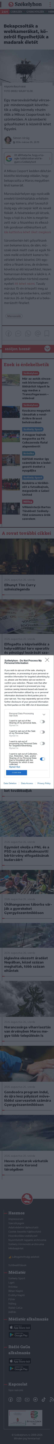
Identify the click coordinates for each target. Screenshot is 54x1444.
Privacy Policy (44, 783)
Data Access (27, 783)
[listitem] (27, 714)
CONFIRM (16, 772)
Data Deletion (10, 783)
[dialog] (27, 722)
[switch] (42, 721)
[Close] (48, 661)
